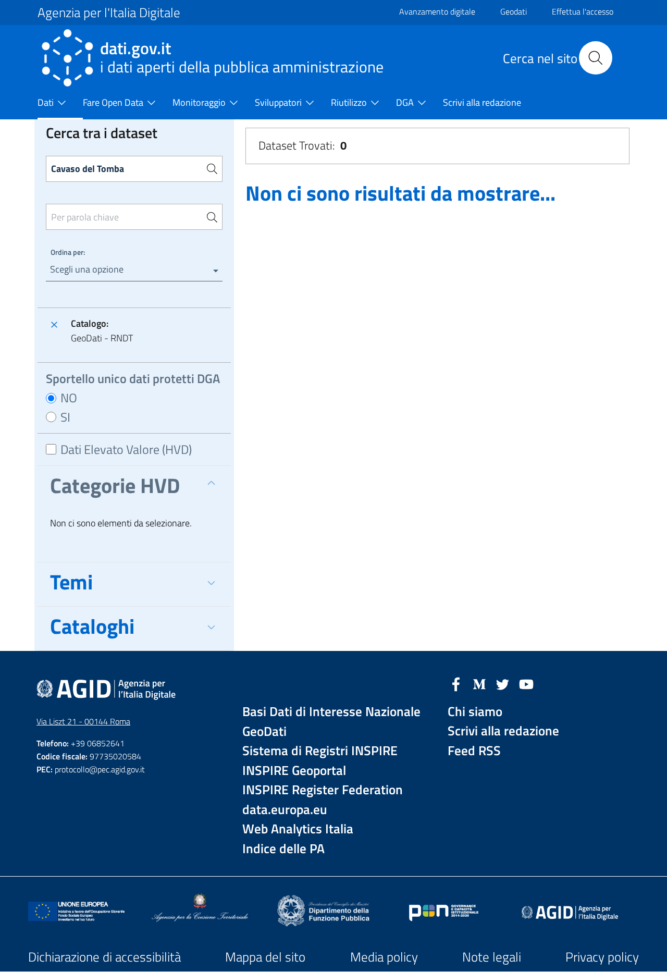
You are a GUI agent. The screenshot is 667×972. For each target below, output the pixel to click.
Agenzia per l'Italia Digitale (109, 12)
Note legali (491, 957)
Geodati (513, 11)
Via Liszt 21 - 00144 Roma (83, 721)
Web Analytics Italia (297, 829)
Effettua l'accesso (582, 11)
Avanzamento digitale (437, 11)
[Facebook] (456, 683)
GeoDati (264, 731)
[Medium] (479, 683)
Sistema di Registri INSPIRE (320, 750)
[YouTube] (526, 683)
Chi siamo (475, 711)
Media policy (384, 957)
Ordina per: (68, 252)
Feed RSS (474, 750)
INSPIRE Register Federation (322, 789)
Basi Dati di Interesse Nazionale (331, 711)
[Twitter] (503, 683)
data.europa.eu (284, 809)
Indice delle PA (283, 848)
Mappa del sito (265, 957)
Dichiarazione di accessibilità (104, 957)
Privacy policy (602, 957)
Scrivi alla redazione (503, 731)
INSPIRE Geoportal (294, 770)
